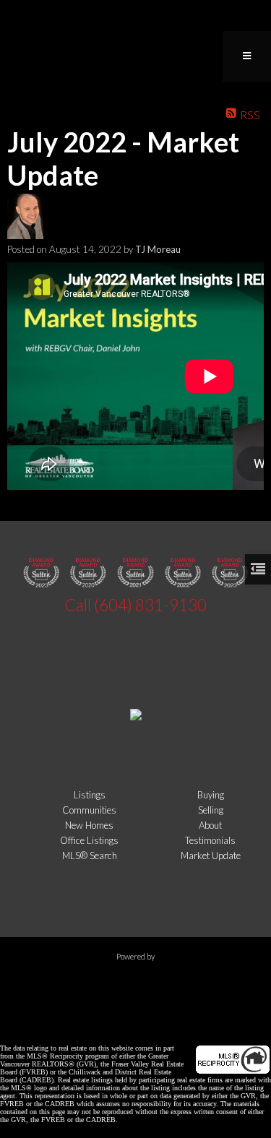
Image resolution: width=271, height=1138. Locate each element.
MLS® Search (89, 855)
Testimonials (210, 840)
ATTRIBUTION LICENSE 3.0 (212, 1024)
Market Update (211, 855)
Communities (89, 810)
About (210, 825)
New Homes (89, 825)
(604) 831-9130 (150, 605)
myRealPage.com (135, 982)
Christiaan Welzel (94, 1024)
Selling (210, 810)
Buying (210, 795)
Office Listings (89, 840)
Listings (90, 795)
